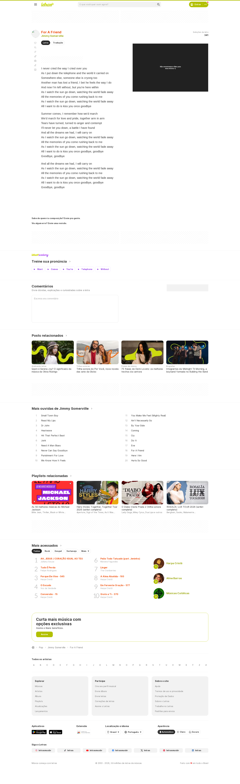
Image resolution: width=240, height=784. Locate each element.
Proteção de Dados (164, 696)
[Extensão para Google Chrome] (84, 732)
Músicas (39, 686)
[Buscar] (158, 4)
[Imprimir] (35, 61)
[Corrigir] (35, 65)
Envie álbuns (101, 691)
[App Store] (55, 732)
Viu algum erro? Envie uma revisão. (49, 223)
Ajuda (157, 686)
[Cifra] (35, 56)
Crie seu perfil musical (105, 686)
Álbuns (38, 696)
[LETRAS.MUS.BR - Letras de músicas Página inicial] (47, 4)
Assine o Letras (102, 706)
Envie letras (100, 696)
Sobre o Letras (162, 701)
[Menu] (35, 4)
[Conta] (205, 4)
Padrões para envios (165, 711)
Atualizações (41, 706)
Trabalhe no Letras (164, 706)
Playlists (39, 701)
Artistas (38, 691)
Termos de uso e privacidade (169, 691)
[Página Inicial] (33, 647)
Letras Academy (120, 255)
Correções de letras (104, 701)
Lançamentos (41, 711)
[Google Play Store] (39, 732)
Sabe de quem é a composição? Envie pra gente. (56, 218)
